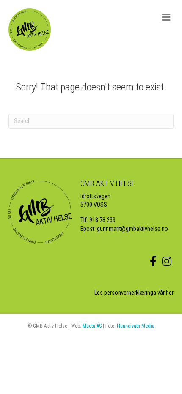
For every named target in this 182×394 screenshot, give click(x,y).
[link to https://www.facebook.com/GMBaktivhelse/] (153, 261)
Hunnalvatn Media (135, 326)
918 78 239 (102, 219)
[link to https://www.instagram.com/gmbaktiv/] (166, 261)
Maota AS (92, 326)
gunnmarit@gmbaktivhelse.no (132, 228)
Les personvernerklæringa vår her (134, 292)
